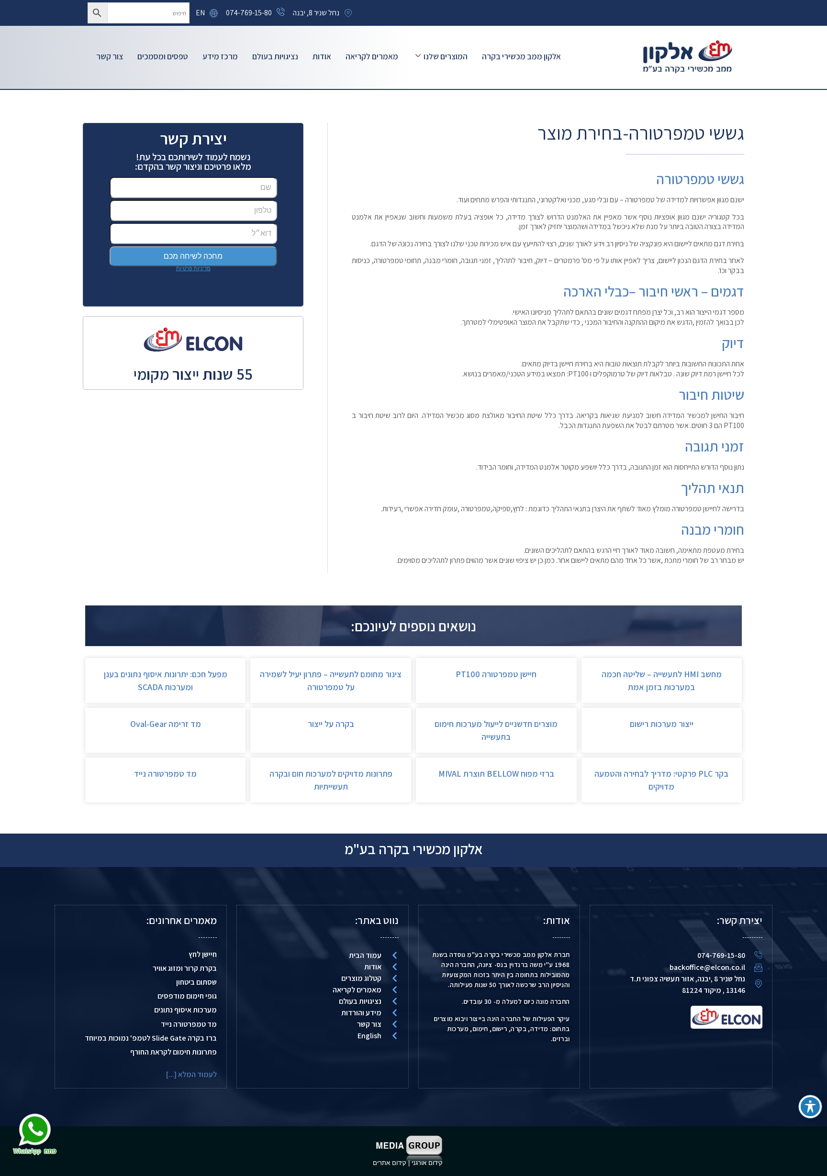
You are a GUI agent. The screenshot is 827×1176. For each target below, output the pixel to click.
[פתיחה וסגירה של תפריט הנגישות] (810, 1106)
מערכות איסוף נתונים (185, 1010)
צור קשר (109, 56)
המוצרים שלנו (446, 56)
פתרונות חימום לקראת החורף (173, 1052)
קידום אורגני (428, 1162)
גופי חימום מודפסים (187, 996)
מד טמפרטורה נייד (165, 773)
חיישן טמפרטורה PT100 (496, 674)
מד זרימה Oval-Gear (165, 723)
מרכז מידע (220, 56)
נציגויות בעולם (275, 56)
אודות (322, 56)
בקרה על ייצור (331, 723)
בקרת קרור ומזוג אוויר (185, 968)
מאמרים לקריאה (372, 56)
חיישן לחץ (203, 954)
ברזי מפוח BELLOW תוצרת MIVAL (496, 773)
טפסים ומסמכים (162, 56)
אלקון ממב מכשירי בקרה (521, 56)
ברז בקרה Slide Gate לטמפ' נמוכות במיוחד (151, 1038)
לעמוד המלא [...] (191, 1074)
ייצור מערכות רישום (661, 723)
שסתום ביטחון (196, 982)
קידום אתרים (389, 1162)
